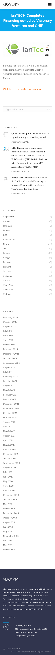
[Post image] (6, 135)
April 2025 (8, 340)
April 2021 (8, 440)
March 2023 (9, 390)
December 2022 (11, 404)
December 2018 (11, 513)
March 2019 (9, 508)
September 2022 (11, 417)
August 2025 (9, 326)
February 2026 (10, 317)
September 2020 (11, 463)
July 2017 (7, 540)
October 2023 (10, 381)
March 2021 (9, 444)
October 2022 (10, 413)
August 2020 (9, 467)
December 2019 (11, 495)
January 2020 (9, 490)
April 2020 (8, 485)
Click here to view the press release (22, 89)
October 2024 (10, 358)
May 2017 (7, 545)
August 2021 (9, 435)
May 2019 (7, 504)
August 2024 (9, 367)
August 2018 (9, 522)
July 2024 (7, 372)
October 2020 (10, 458)
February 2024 (10, 376)
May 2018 (7, 531)
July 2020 (7, 472)
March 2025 (9, 344)
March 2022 (9, 431)
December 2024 (11, 353)
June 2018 (8, 526)
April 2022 (8, 426)
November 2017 (11, 536)
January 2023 (9, 399)
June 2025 (8, 335)
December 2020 (11, 454)
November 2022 (11, 408)
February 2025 (10, 349)
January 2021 (9, 449)
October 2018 (10, 517)
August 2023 (9, 385)
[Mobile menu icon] (50, 4)
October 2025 (10, 322)
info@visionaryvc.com (25, 636)
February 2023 (10, 394)
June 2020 (8, 476)
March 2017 (9, 549)
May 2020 (8, 481)
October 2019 (10, 499)
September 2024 (11, 363)
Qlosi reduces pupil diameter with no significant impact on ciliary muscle (30, 135)
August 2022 (9, 422)
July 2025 (7, 331)
